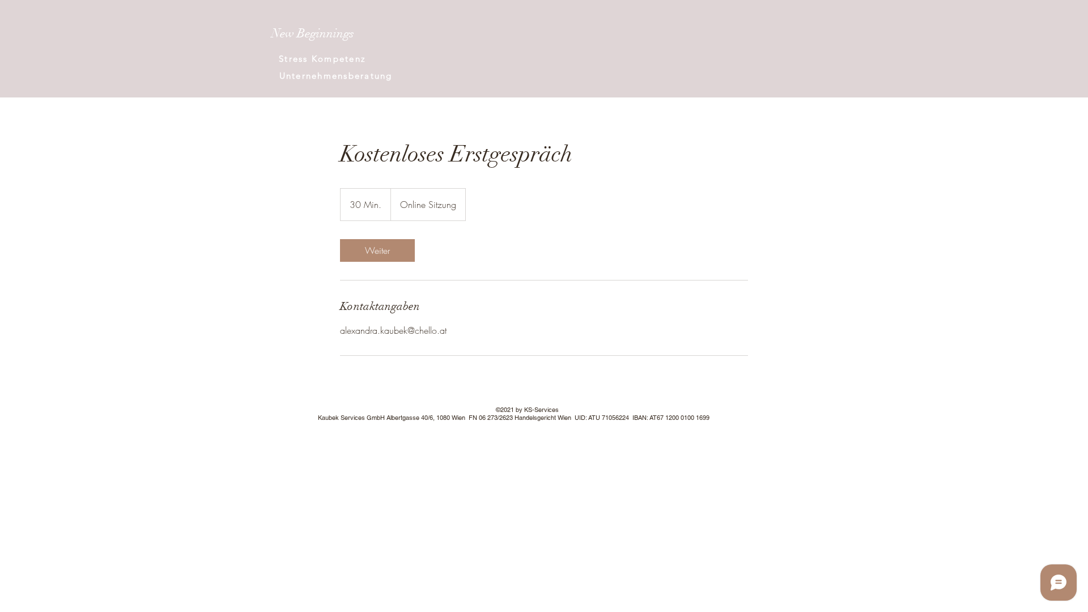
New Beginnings (312, 33)
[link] (377, 250)
